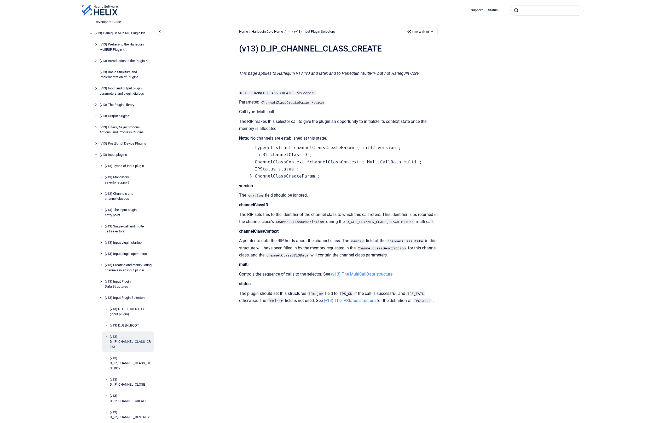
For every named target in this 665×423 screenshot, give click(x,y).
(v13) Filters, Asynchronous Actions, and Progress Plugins (122, 129)
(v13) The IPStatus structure (349, 300)
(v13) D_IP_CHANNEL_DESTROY (130, 414)
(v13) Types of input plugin (124, 166)
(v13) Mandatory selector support (117, 179)
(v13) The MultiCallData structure (361, 274)
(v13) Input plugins (113, 155)
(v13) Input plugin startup (123, 242)
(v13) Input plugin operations (126, 254)
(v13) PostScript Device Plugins (123, 143)
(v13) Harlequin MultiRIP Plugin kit (120, 33)
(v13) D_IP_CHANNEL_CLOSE (127, 382)
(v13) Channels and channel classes (119, 196)
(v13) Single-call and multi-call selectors (124, 228)
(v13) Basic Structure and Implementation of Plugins (119, 74)
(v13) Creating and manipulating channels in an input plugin (128, 267)
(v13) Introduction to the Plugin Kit (124, 61)
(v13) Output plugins (114, 116)
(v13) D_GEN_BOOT (124, 325)
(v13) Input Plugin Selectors (125, 298)
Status (493, 10)
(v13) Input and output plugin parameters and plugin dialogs (122, 90)
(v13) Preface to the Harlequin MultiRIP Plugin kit (122, 47)
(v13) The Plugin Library (117, 105)
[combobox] (547, 10)
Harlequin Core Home (267, 31)
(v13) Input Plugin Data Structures (118, 284)
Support (477, 10)
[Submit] (516, 10)
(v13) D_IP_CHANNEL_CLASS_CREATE (130, 342)
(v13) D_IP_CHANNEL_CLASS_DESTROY (130, 363)
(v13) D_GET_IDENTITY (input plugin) (127, 311)
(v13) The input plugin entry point (121, 212)
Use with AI (420, 32)
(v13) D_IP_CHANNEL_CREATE (128, 398)
